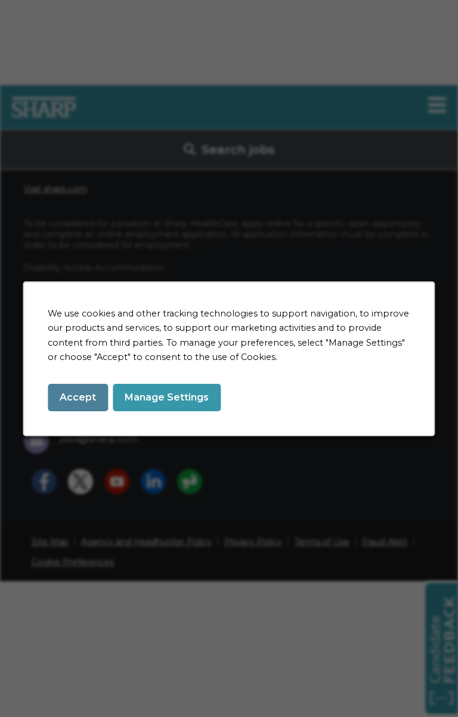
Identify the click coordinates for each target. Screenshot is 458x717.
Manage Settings (167, 396)
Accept (78, 396)
